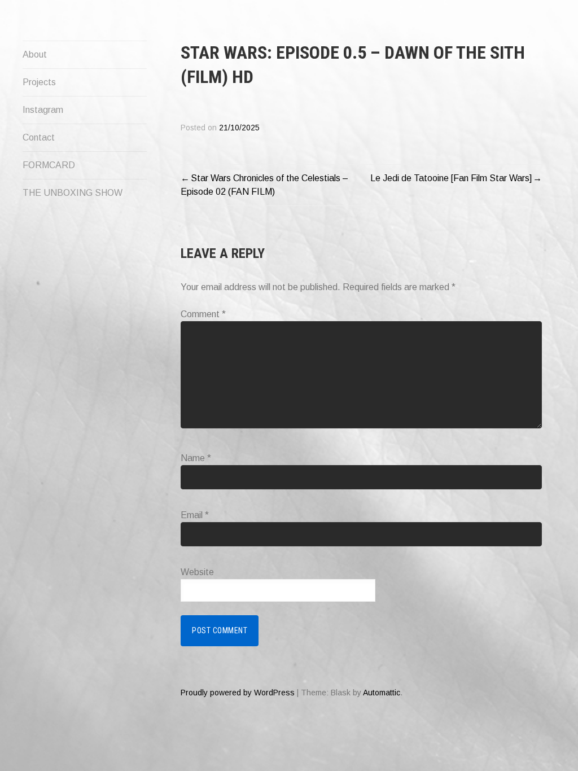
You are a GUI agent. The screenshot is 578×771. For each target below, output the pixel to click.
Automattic (381, 692)
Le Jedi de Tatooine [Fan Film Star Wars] (451, 178)
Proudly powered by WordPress (238, 692)
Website (197, 572)
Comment (203, 314)
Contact (39, 137)
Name (196, 458)
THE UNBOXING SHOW (72, 193)
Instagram (43, 110)
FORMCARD (49, 165)
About (35, 54)
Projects (39, 82)
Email (195, 515)
